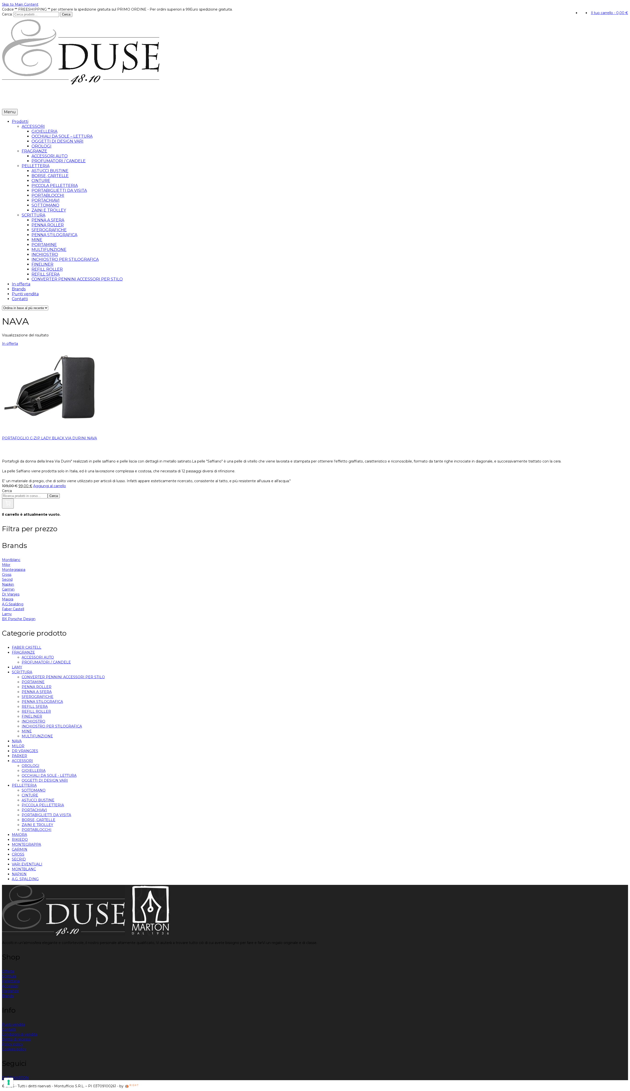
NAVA (17, 741)
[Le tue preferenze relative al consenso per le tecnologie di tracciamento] (8, 1082)
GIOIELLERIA (34, 770)
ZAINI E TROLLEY (37, 825)
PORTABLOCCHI (36, 829)
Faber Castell (13, 609)
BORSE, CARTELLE (38, 820)
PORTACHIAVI (34, 810)
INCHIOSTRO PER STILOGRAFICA (52, 726)
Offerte (8, 971)
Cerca (66, 14)
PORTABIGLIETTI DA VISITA (46, 815)
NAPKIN (19, 874)
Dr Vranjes (10, 594)
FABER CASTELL (26, 647)
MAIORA (19, 834)
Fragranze (10, 991)
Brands (55, 101)
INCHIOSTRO (33, 721)
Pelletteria (11, 981)
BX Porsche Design (18, 619)
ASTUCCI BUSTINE (38, 800)
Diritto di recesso (16, 1039)
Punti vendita (77, 101)
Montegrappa (13, 569)
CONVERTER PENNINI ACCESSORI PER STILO (63, 677)
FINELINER (32, 716)
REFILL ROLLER (36, 711)
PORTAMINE (33, 682)
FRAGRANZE (23, 652)
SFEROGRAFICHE (37, 696)
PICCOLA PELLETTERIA (43, 805)
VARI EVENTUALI (27, 864)
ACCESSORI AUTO (38, 657)
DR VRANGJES (25, 751)
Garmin (8, 589)
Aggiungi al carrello (49, 486)
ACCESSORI (22, 761)
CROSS (18, 854)
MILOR (18, 746)
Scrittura (9, 976)
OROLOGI (30, 765)
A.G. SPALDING (25, 879)
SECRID (19, 859)
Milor (6, 564)
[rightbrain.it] (132, 1086)
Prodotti (11, 101)
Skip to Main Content (20, 4)
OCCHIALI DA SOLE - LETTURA (49, 775)
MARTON (20, 1077)
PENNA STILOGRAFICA (42, 701)
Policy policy (12, 1044)
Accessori (10, 986)
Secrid (7, 579)
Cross (6, 574)
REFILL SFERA (35, 706)
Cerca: (7, 14)
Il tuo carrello (609, 13)
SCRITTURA (22, 672)
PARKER (19, 756)
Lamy (7, 614)
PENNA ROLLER (36, 687)
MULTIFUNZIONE (37, 736)
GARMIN (19, 849)
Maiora (7, 599)
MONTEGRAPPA (26, 844)
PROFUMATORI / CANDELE (46, 662)
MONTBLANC (24, 869)
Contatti (101, 101)
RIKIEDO (20, 839)
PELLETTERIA (24, 785)
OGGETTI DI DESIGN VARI (45, 780)
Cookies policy (14, 1049)
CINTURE (30, 795)
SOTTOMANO (34, 790)
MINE (27, 731)
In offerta (36, 101)
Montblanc (11, 560)
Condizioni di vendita (19, 1034)
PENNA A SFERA (37, 692)
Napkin (8, 584)
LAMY (17, 667)
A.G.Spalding (12, 604)
